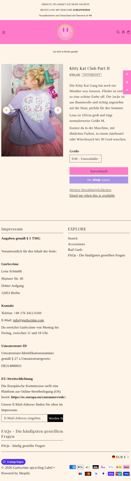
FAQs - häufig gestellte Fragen (23, 446)
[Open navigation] (27, 32)
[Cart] (128, 32)
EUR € (121, 457)
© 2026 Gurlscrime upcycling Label (27, 468)
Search (72, 238)
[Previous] (6, 110)
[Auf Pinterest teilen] (127, 90)
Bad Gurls (75, 250)
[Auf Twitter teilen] (127, 82)
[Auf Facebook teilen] (127, 74)
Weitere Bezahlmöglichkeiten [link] (90, 190)
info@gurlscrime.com (28, 320)
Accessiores (76, 244)
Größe (74, 151)
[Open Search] (118, 32)
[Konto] (123, 32)
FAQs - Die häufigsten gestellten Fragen (96, 255)
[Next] (58, 110)
